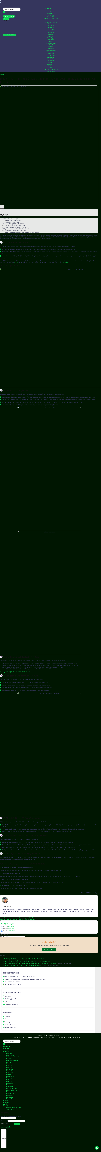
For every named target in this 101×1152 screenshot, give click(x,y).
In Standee (51, 45)
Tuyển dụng (51, 71)
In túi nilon (51, 59)
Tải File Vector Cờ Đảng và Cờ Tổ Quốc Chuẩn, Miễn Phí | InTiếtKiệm (24, 958)
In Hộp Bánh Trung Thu (51, 19)
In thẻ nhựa (50, 57)
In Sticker (51, 15)
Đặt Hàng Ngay (49, 949)
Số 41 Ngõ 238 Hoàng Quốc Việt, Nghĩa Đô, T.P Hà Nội (19, 976)
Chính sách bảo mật (10, 1027)
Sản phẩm (49, 12)
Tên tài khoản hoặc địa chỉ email (11, 1116)
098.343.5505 (11, 928)
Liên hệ (50, 67)
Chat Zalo (4, 1138)
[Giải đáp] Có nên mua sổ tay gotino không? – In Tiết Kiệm (18, 918)
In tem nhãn (51, 17)
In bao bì (51, 27)
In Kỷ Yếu (51, 29)
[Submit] (4, 12)
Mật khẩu (4, 1121)
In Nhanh (49, 64)
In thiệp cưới (51, 55)
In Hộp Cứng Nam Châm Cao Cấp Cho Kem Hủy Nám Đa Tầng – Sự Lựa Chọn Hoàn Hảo (29, 963)
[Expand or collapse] (0, 210)
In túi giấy (51, 48)
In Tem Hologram (51, 50)
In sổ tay (50, 24)
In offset (49, 62)
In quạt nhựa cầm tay (51, 22)
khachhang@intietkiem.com (13, 999)
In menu (50, 46)
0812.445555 (11, 926)
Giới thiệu (49, 10)
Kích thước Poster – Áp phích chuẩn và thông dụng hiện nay (18, 919)
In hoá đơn (51, 53)
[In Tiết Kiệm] (4, 1)
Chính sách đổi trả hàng (51, 69)
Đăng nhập (17, 1124)
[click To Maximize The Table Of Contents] (2, 207)
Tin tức (49, 66)
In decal (50, 36)
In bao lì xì (51, 34)
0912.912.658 (12, 931)
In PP (50, 41)
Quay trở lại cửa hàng (9, 35)
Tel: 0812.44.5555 (9, 16)
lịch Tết (16, 262)
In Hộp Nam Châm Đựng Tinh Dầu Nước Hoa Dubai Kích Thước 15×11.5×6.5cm (26, 962)
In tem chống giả (51, 52)
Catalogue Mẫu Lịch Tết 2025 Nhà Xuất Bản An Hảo (15, 672)
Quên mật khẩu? (6, 1127)
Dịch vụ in (49, 13)
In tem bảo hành (51, 43)
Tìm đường (3, 1133)
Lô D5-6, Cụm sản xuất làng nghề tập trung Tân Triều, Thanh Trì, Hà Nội (25, 979)
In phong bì (50, 39)
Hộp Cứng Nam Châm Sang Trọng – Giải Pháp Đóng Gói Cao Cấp (22, 965)
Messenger (3, 1143)
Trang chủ (48, 8)
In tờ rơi (51, 20)
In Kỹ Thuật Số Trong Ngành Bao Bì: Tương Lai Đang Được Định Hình (24, 960)
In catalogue (51, 38)
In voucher (51, 31)
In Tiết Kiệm (65, 262)
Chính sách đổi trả (10, 1025)
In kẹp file (51, 60)
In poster (51, 26)
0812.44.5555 (8, 982)
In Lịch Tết (51, 32)
